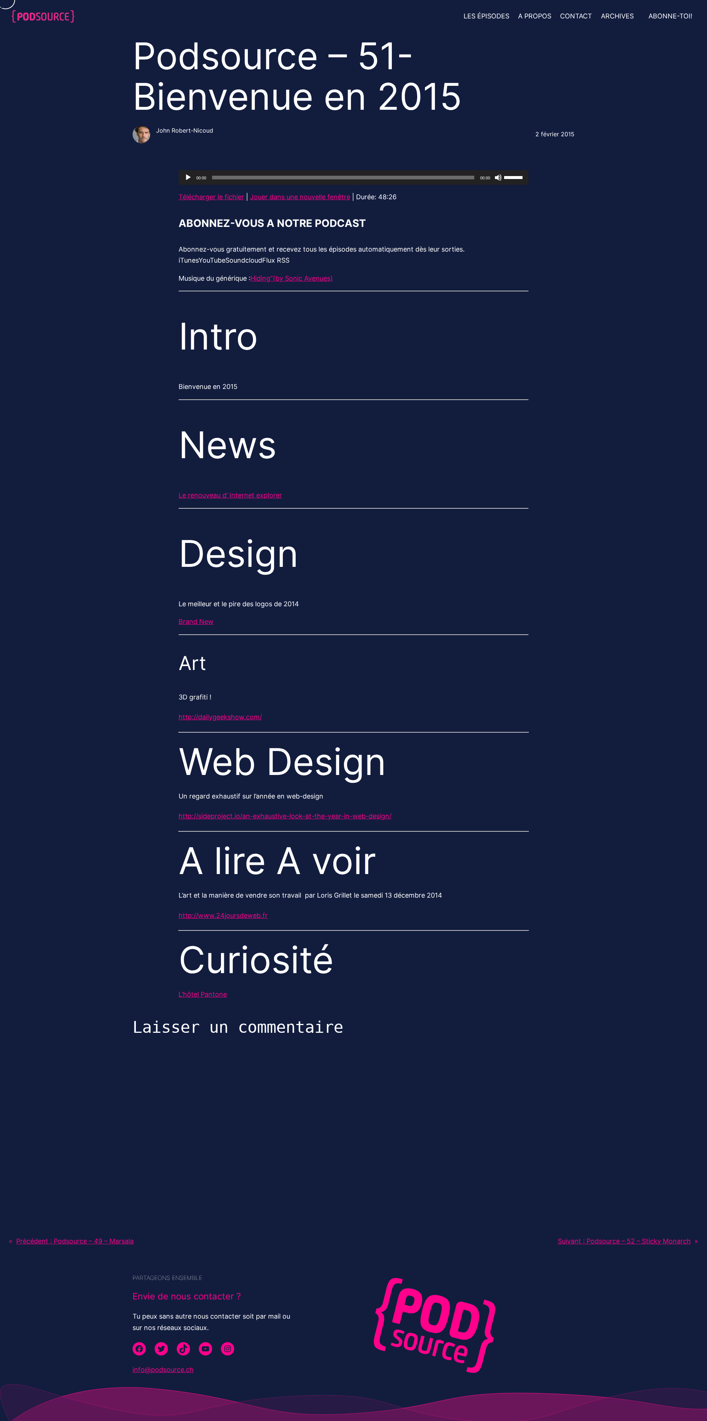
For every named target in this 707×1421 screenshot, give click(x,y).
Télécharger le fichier (211, 197)
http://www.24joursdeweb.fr (223, 915)
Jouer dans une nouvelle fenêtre (300, 197)
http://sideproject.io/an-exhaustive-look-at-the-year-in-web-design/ (285, 816)
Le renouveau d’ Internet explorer (230, 495)
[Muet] (498, 177)
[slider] (514, 176)
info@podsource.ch (163, 1369)
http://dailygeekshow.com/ (220, 717)
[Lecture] (188, 177)
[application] (353, 177)
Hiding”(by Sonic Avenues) (291, 278)
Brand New (196, 621)
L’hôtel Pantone (203, 994)
